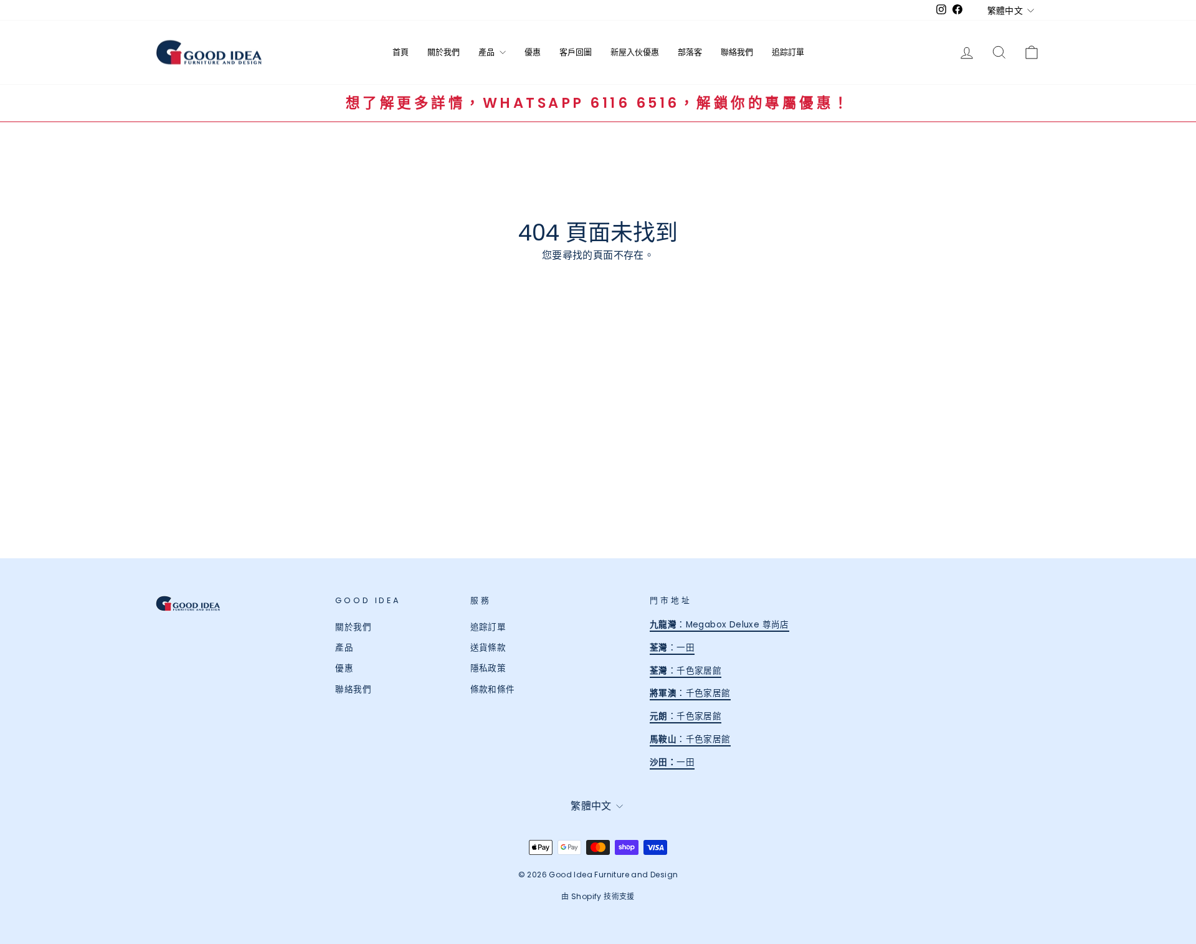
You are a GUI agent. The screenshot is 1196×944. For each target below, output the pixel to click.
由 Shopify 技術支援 (598, 896)
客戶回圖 (575, 52)
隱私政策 (488, 668)
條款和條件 (492, 689)
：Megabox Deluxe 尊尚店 (719, 625)
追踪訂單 (788, 52)
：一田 (672, 648)
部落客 (690, 52)
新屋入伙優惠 (634, 52)
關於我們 (443, 52)
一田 (681, 762)
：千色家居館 (685, 671)
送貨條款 (488, 648)
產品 (487, 52)
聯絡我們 (737, 52)
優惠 (532, 52)
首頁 (400, 52)
